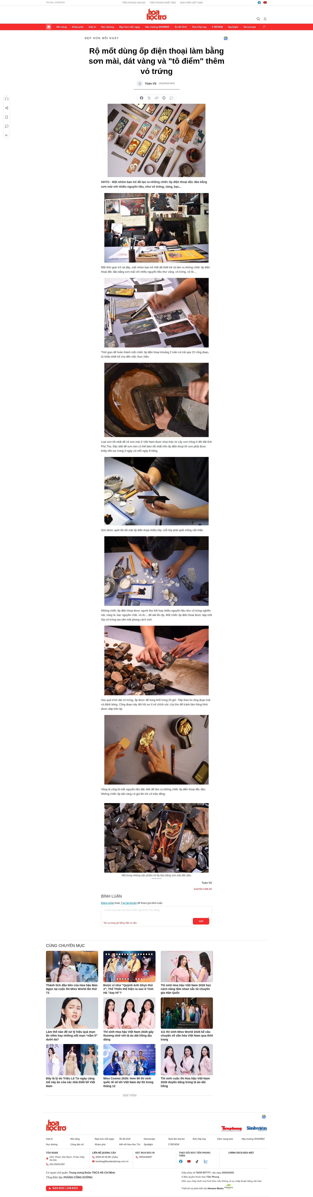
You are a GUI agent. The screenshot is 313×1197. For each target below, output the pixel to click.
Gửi (201, 921)
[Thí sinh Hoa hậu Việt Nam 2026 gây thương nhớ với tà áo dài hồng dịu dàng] (129, 1013)
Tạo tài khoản (129, 903)
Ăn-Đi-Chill (181, 27)
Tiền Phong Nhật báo (162, 2)
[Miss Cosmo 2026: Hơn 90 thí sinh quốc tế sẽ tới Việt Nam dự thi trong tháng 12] (129, 1059)
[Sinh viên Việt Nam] (257, 1129)
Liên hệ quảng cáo (104, 1152)
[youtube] (265, 2)
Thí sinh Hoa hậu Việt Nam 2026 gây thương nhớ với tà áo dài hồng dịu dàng (128, 1035)
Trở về (6, 135)
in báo (164, 98)
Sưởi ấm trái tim (176, 1139)
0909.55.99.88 (103, 1157)
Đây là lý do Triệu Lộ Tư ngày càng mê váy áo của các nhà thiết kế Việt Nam (70, 1082)
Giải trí (92, 27)
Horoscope (250, 27)
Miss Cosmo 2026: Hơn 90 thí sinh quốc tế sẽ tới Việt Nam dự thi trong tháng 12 (128, 1082)
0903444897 (145, 1157)
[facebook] (259, 2)
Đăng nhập (107, 903)
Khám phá (77, 27)
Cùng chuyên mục (65, 945)
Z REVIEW (217, 27)
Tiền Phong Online (133, 2)
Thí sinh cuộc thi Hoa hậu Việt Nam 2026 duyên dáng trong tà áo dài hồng (185, 1082)
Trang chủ (48, 26)
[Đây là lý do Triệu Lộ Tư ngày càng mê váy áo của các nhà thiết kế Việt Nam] (72, 1059)
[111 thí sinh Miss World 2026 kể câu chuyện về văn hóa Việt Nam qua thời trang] (187, 1013)
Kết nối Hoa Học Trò (129, 1144)
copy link (156, 98)
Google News (225, 38)
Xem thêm (264, 26)
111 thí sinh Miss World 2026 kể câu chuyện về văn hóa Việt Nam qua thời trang (187, 1035)
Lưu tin (6, 117)
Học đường (107, 27)
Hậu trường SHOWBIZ (157, 27)
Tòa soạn (52, 1152)
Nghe (6, 99)
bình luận (171, 98)
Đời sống (62, 27)
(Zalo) (115, 1157)
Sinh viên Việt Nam (191, 2)
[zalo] (207, 1161)
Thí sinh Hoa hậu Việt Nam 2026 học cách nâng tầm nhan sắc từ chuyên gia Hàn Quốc (186, 989)
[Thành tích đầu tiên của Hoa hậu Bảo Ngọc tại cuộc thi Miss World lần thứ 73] (72, 966)
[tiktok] (198, 1161)
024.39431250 (57, 1164)
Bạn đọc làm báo (65, 1188)
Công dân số (77, 1144)
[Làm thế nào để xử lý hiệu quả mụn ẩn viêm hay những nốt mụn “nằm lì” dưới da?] (72, 1013)
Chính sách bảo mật (241, 1152)
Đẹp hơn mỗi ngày (129, 27)
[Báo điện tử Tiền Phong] (231, 1129)
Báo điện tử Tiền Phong (156, 14)
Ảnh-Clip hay (199, 27)
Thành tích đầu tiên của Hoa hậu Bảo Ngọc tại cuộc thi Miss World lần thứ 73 (71, 989)
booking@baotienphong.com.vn (112, 1161)
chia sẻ (141, 98)
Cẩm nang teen (225, 1139)
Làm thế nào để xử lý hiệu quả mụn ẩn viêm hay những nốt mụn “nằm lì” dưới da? (71, 1035)
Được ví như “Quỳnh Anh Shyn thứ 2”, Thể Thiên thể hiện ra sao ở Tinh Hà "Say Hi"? (128, 989)
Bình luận (6, 126)
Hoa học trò (56, 1125)
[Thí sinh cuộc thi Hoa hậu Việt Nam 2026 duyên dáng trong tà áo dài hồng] (187, 1059)
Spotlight (233, 27)
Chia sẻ (6, 108)
